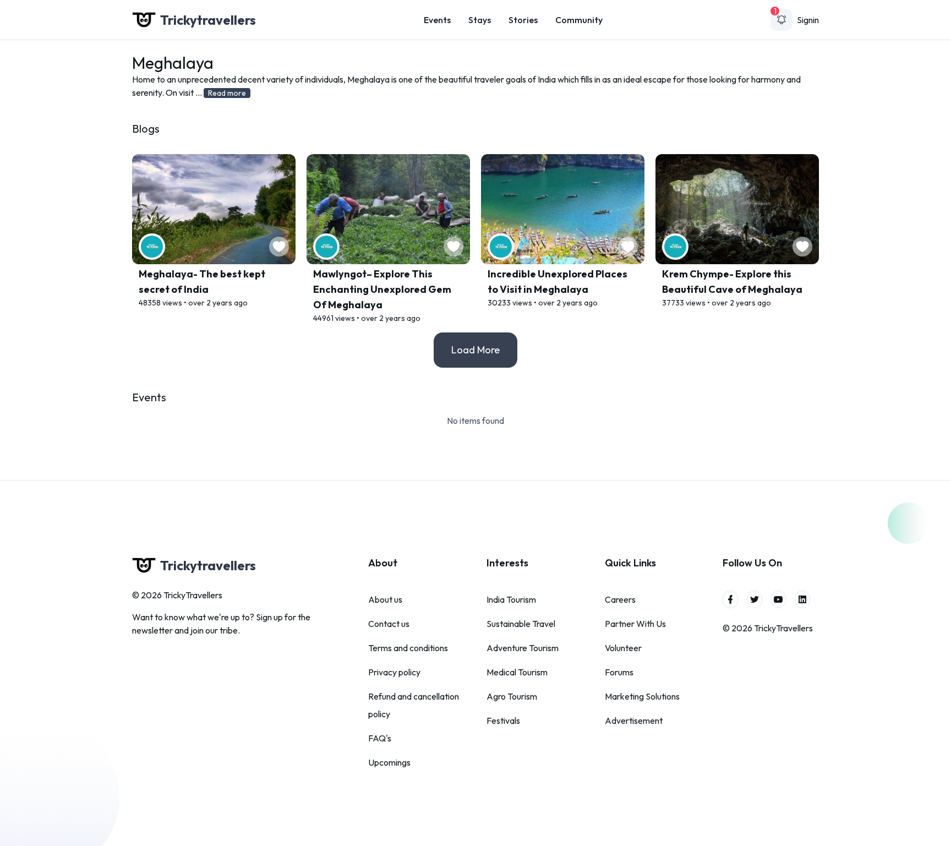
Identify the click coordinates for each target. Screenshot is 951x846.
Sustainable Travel (521, 623)
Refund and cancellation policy (413, 705)
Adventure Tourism (523, 647)
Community (579, 19)
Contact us (388, 623)
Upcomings (389, 762)
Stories (523, 19)
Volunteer (623, 647)
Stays (479, 19)
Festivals (503, 720)
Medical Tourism (517, 672)
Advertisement (634, 720)
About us (385, 599)
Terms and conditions (408, 647)
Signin (808, 19)
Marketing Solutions (642, 696)
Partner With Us (635, 623)
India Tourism (511, 599)
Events (437, 19)
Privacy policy (394, 672)
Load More (475, 349)
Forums (619, 672)
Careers (620, 599)
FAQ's (379, 738)
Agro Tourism (512, 696)
